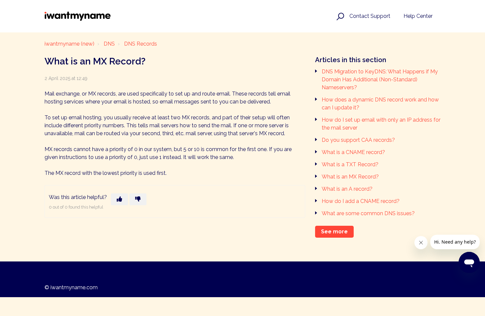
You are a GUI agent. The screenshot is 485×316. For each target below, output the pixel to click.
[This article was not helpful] (137, 199)
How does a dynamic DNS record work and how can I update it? (380, 104)
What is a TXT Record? (350, 164)
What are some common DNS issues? (368, 213)
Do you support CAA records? (358, 140)
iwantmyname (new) (69, 44)
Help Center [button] (418, 16)
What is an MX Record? (350, 177)
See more (334, 231)
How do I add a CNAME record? (361, 201)
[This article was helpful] (119, 199)
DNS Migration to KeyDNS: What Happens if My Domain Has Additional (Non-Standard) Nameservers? (380, 79)
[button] (339, 16)
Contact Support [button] (369, 16)
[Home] (78, 16)
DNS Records (140, 44)
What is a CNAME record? (353, 152)
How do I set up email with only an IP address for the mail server (381, 124)
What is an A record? (347, 189)
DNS (109, 44)
